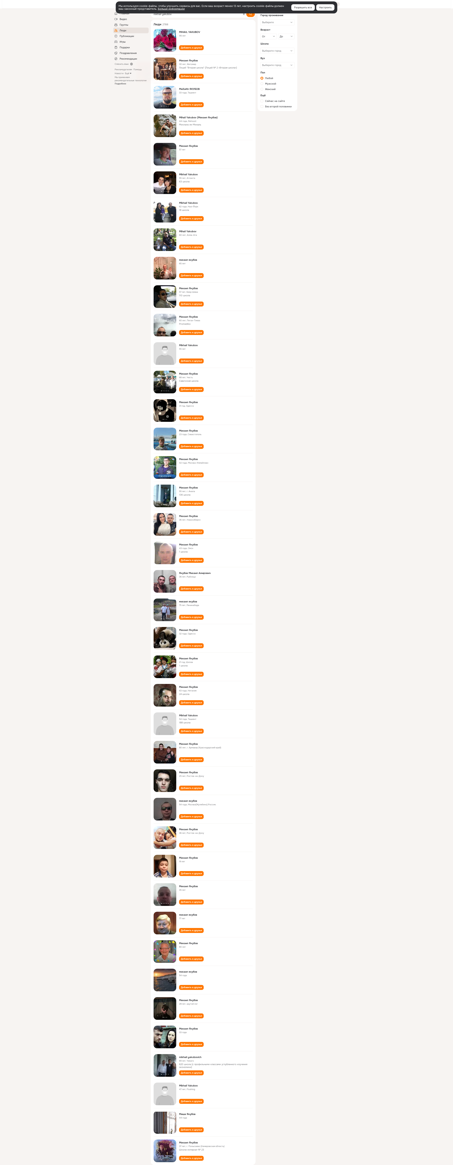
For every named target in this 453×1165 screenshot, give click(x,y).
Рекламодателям (123, 69)
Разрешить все (303, 7)
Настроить (325, 7)
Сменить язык (122, 64)
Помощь (137, 69)
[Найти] (250, 14)
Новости (119, 73)
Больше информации (171, 9)
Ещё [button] (127, 73)
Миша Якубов (187, 1114)
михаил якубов (188, 259)
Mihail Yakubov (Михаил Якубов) (198, 117)
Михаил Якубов (188, 60)
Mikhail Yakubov (188, 174)
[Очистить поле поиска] (244, 14)
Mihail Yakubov (187, 231)
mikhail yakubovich (190, 1057)
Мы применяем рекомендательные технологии (131, 80)
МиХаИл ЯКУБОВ (189, 89)
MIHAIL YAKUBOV (189, 32)
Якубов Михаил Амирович (195, 573)
